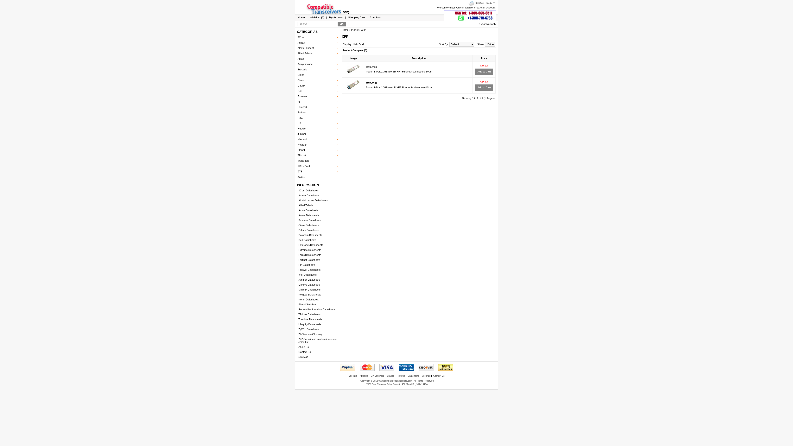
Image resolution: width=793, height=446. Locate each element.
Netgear (302, 144)
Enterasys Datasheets (310, 245)
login (468, 7)
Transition (303, 160)
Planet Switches (307, 304)
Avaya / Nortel (305, 64)
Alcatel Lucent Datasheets (313, 200)
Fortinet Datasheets (309, 260)
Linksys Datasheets (309, 284)
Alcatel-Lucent (306, 48)
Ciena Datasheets (308, 225)
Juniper (302, 134)
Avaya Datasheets (308, 215)
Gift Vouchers (377, 376)
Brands (390, 376)
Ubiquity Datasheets (309, 324)
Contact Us (304, 352)
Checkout (375, 17)
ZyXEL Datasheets (308, 329)
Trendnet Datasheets (310, 319)
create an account (484, 7)
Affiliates (364, 376)
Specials (353, 376)
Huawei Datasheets (309, 269)
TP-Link (302, 155)
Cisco (301, 80)
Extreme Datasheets (309, 250)
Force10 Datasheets (309, 255)
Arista (301, 58)
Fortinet (302, 112)
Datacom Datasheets (310, 235)
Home (301, 17)
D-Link (301, 85)
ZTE (300, 171)
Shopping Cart (356, 17)
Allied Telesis (305, 53)
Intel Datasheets (307, 274)
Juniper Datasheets (309, 279)
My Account (336, 17)
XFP (363, 29)
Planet (301, 150)
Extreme (302, 96)
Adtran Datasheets (308, 195)
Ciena (301, 75)
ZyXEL (301, 177)
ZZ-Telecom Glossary (310, 334)
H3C (300, 117)
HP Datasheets (306, 264)
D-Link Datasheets (308, 230)
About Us (303, 347)
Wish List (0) (317, 17)
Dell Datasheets (307, 240)
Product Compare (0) (355, 50)
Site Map (303, 357)
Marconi (302, 139)
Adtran (301, 42)
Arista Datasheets (308, 210)
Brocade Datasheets (309, 220)
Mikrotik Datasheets (309, 289)
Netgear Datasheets (309, 294)
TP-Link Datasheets (309, 314)
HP (299, 123)
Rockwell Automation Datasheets (316, 309)
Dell (300, 91)
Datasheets (413, 376)
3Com (301, 37)
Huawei (302, 128)
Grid (361, 44)
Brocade (302, 69)
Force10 (302, 107)
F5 (299, 101)
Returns (401, 376)
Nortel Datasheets (308, 299)
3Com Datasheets (308, 190)
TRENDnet (304, 166)
